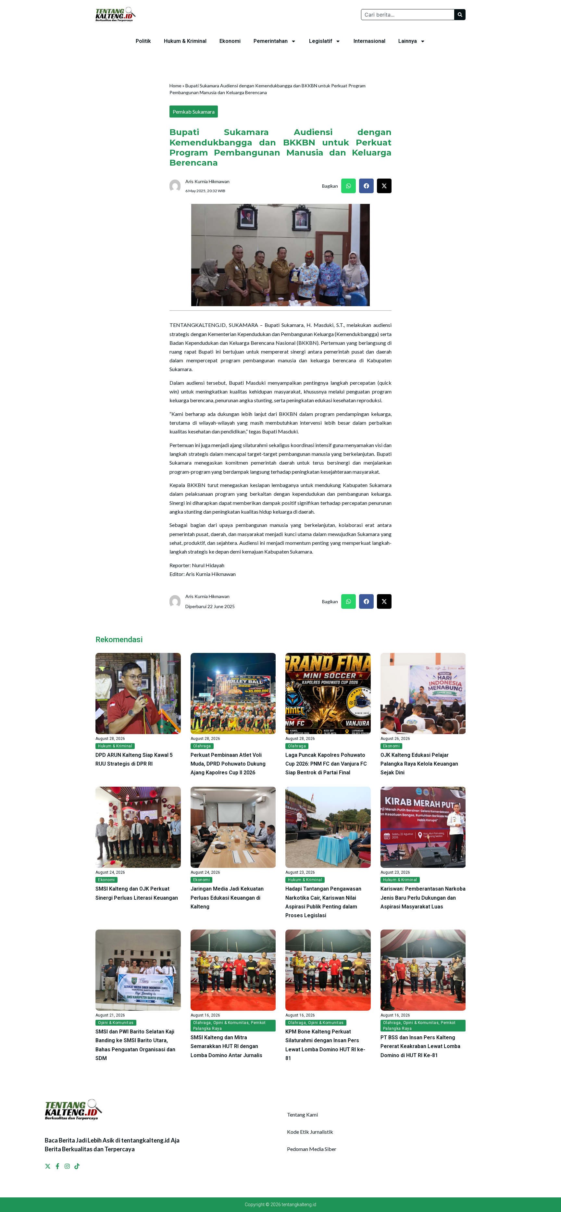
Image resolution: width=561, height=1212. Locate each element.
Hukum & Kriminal (185, 41)
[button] (348, 186)
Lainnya (407, 41)
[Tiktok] (77, 1166)
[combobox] (408, 14)
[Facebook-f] (57, 1166)
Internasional (369, 41)
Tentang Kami (302, 1114)
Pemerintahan (271, 41)
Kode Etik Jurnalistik (310, 1132)
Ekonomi (230, 41)
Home (175, 85)
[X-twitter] (48, 1166)
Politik (143, 41)
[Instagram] (67, 1166)
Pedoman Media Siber (311, 1149)
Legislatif (320, 41)
